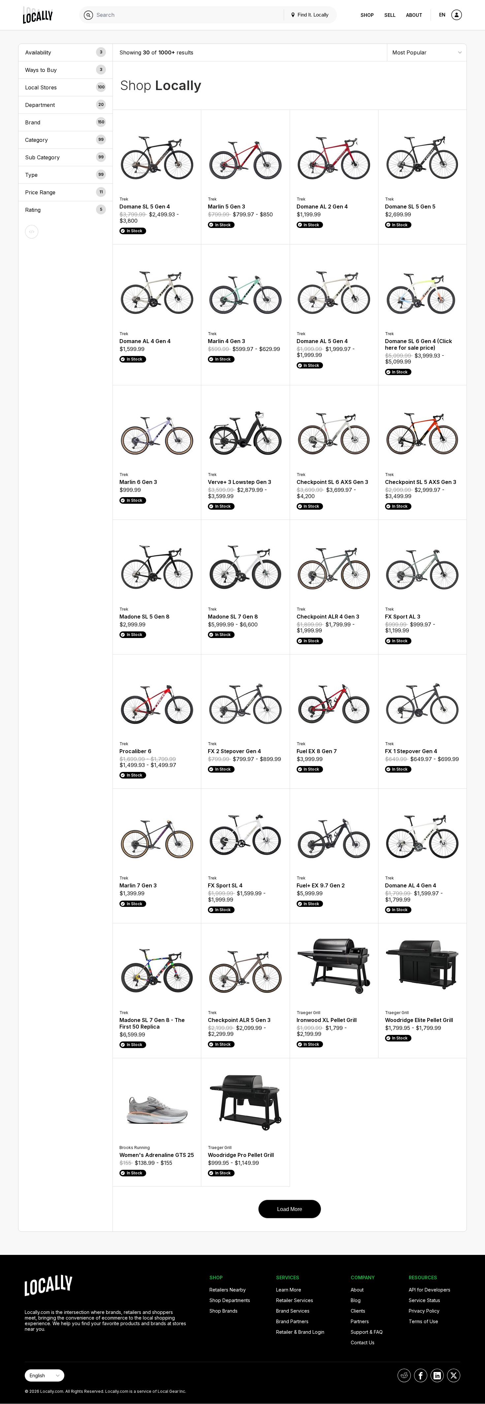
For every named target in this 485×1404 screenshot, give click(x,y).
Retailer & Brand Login (300, 1332)
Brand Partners (292, 1321)
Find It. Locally (312, 14)
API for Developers (429, 1289)
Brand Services (292, 1311)
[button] (65, 52)
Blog (356, 1300)
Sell (390, 15)
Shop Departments (230, 1300)
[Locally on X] (453, 1375)
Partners (360, 1321)
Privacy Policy (424, 1311)
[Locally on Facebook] (420, 1375)
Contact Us (362, 1342)
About (414, 15)
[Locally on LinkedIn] (437, 1375)
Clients (358, 1311)
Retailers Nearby (228, 1289)
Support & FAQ (367, 1332)
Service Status (424, 1300)
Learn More (288, 1289)
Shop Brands (224, 1311)
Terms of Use (423, 1321)
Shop (367, 15)
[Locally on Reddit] (404, 1375)
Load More (289, 1209)
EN (442, 14)
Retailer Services (294, 1300)
